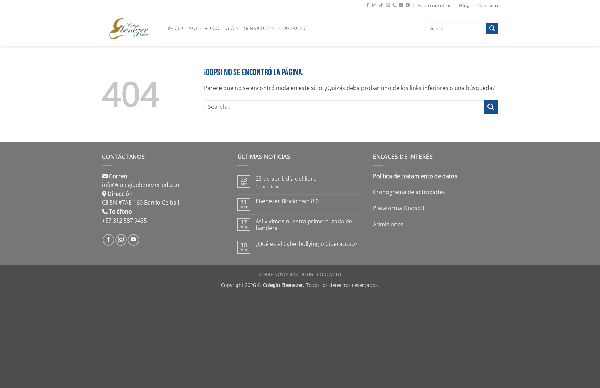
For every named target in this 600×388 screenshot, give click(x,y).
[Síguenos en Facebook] (368, 5)
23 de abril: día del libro (286, 178)
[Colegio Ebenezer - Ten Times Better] (129, 28)
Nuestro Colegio (211, 28)
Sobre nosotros (434, 5)
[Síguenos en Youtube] (408, 5)
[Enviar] (492, 28)
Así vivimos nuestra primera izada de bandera (304, 224)
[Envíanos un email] (388, 5)
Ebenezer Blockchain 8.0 (287, 201)
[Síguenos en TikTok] (381, 5)
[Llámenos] (394, 5)
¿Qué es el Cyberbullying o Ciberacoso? (306, 244)
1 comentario (272, 186)
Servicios (256, 28)
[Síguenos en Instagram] (374, 5)
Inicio (175, 28)
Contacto (487, 5)
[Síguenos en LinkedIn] (401, 5)
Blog (464, 5)
